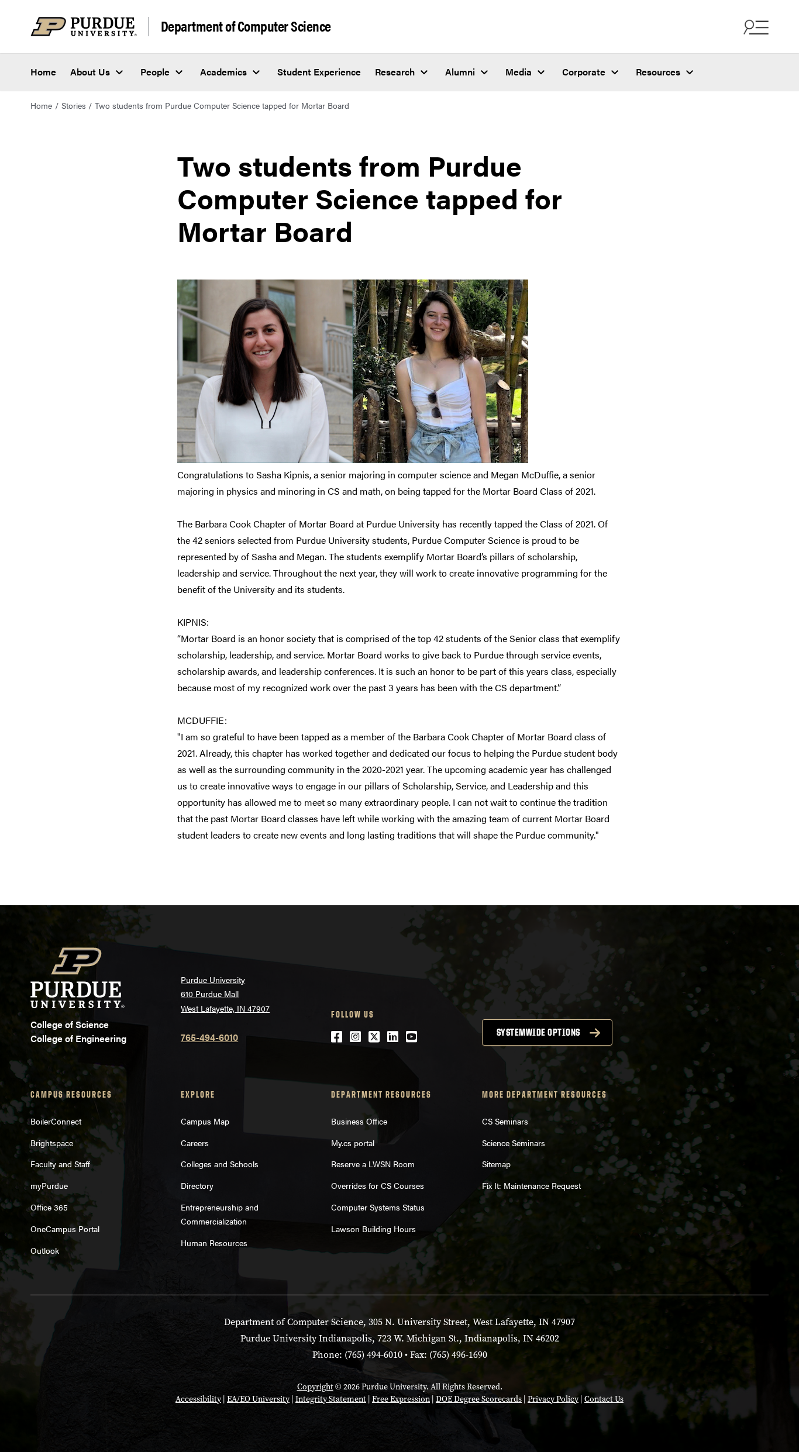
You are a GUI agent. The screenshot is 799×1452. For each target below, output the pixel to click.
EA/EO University (258, 1399)
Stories (73, 105)
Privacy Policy (553, 1399)
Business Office (359, 1121)
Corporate (583, 71)
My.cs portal (352, 1143)
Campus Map (205, 1121)
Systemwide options (538, 1032)
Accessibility (198, 1399)
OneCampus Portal (64, 1228)
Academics (223, 71)
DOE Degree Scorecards (479, 1399)
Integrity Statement (330, 1399)
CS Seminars (505, 1121)
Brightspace (51, 1143)
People (155, 71)
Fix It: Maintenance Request (531, 1185)
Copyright (315, 1386)
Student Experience (319, 71)
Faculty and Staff (60, 1164)
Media (518, 71)
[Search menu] (755, 27)
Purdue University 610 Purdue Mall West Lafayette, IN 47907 (225, 994)
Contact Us (604, 1399)
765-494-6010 (209, 1037)
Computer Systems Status (378, 1207)
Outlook (44, 1250)
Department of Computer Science (246, 26)
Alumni (460, 71)
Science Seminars (513, 1143)
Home (43, 71)
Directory (197, 1185)
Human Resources (214, 1242)
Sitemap (496, 1164)
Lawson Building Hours (373, 1228)
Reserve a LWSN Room (373, 1164)
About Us (90, 71)
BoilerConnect (55, 1121)
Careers (195, 1143)
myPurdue (49, 1185)
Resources (658, 71)
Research (395, 71)
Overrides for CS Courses (377, 1185)
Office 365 (49, 1207)
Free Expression (401, 1399)
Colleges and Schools (220, 1164)
